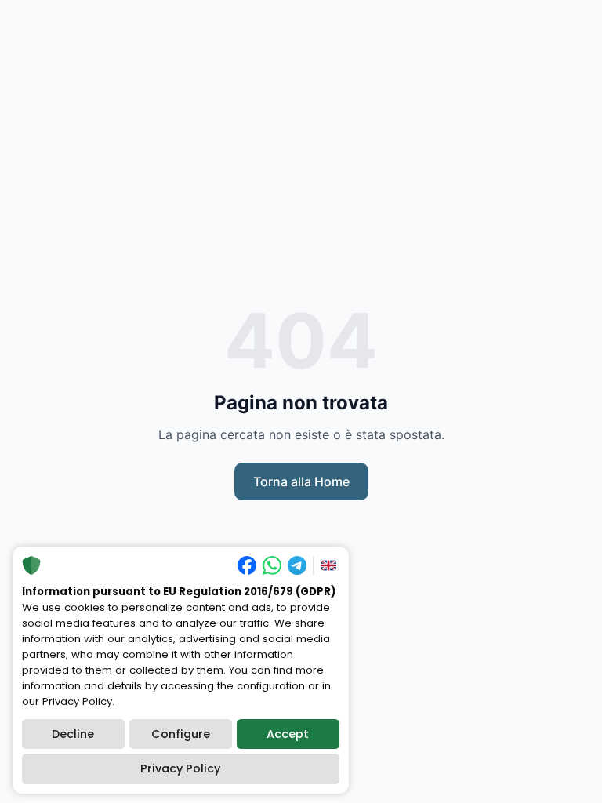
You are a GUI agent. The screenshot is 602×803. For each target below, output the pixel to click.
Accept (288, 734)
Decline (73, 734)
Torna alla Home (301, 481)
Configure (180, 734)
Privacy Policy (180, 768)
